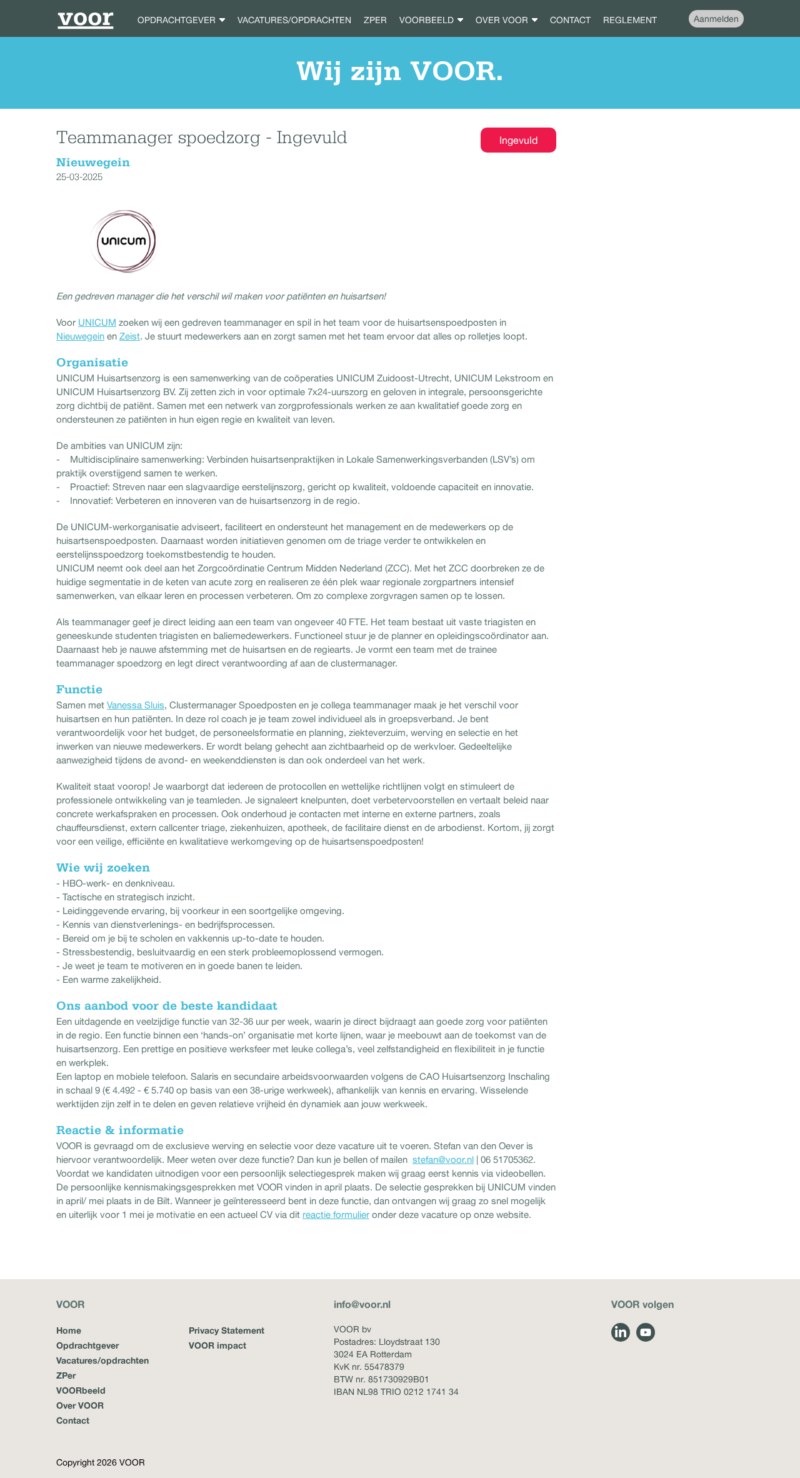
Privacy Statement (226, 1330)
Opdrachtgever (87, 1345)
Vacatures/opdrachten (102, 1360)
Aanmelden (716, 19)
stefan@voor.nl (443, 1159)
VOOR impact (217, 1345)
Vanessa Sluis (135, 705)
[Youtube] (645, 1332)
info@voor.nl (362, 1304)
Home (68, 1330)
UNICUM (97, 322)
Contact (72, 1420)
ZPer (66, 1375)
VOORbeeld (81, 1390)
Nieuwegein (80, 336)
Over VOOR (80, 1405)
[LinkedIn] (620, 1332)
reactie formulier (335, 1214)
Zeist (129, 336)
